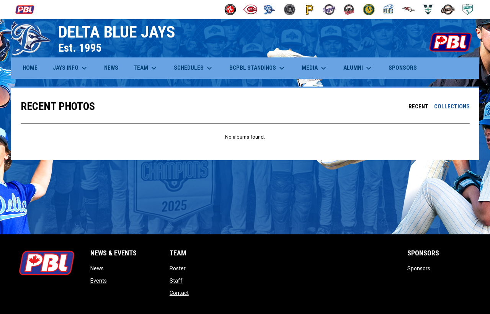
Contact (179, 293)
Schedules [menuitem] (194, 68)
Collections (452, 106)
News (97, 268)
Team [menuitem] (146, 68)
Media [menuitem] (315, 68)
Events (98, 281)
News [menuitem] (111, 67)
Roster (178, 268)
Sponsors (418, 268)
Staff (176, 281)
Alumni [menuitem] (358, 68)
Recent (418, 106)
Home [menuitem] (30, 67)
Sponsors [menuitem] (403, 67)
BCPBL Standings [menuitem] (257, 68)
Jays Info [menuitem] (71, 68)
